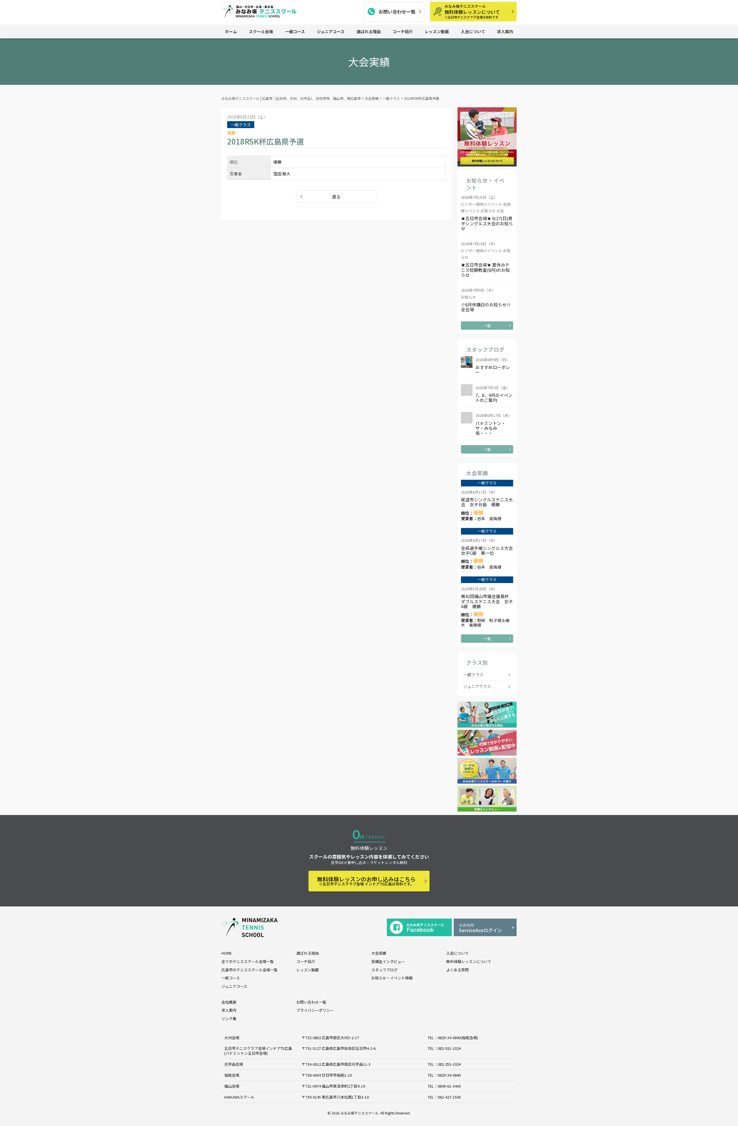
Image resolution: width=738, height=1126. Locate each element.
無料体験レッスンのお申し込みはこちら (366, 881)
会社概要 (228, 1002)
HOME (226, 953)
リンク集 (228, 1018)
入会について (473, 31)
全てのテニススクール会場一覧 (247, 961)
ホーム (231, 31)
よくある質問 (457, 970)
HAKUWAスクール (239, 1097)
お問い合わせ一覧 (397, 11)
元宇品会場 (233, 1064)
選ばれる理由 (369, 31)
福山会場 (231, 1086)
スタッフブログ (384, 970)
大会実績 (378, 953)
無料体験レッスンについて (472, 11)
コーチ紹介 (403, 31)
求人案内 (505, 31)
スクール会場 (261, 31)
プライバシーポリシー (315, 1010)
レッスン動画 (437, 31)
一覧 (487, 325)
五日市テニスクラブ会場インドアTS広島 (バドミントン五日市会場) (258, 1051)
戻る (336, 197)
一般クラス (473, 674)
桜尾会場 (231, 1075)
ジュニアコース (330, 31)
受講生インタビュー (388, 961)
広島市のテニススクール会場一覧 (249, 970)
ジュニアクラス (477, 686)
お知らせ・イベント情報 (392, 978)
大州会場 (231, 1037)
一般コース (295, 31)
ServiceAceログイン (480, 928)
